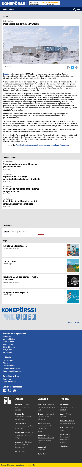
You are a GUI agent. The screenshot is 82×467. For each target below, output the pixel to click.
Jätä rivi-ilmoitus (9, 347)
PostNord (6, 74)
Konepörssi (7, 336)
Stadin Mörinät (8, 342)
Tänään (6, 231)
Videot (11, 9)
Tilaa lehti (6, 363)
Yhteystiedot (7, 350)
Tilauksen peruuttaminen (12, 368)
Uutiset (5, 9)
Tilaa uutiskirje (8, 360)
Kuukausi (22, 232)
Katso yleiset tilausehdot (12, 371)
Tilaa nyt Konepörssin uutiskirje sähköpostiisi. (18, 465)
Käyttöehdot (7, 352)
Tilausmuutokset (9, 366)
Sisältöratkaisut (8, 344)
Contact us (7, 379)
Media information (9, 382)
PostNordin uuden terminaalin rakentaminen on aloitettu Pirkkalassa (42, 145)
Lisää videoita (74, 322)
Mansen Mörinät (9, 339)
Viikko (14, 232)
